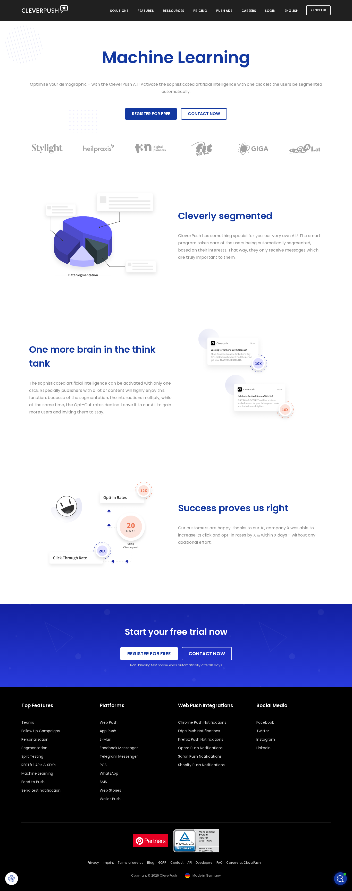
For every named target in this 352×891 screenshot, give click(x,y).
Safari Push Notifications (200, 756)
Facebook (265, 722)
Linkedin (263, 747)
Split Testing (32, 756)
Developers (204, 862)
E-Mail (105, 739)
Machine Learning (37, 773)
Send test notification (41, 790)
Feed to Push (33, 781)
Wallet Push (110, 798)
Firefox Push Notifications (200, 739)
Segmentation (34, 747)
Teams (27, 722)
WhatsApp (109, 773)
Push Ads (224, 10)
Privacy (93, 862)
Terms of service (130, 862)
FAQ (219, 862)
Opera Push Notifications (200, 747)
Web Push (109, 722)
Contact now (204, 114)
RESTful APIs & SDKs (38, 764)
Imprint (108, 862)
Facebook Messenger (119, 747)
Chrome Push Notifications (202, 722)
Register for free (151, 114)
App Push (108, 730)
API (189, 862)
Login (270, 10)
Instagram (265, 739)
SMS (103, 781)
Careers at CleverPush (243, 862)
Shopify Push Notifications (201, 764)
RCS (103, 764)
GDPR (162, 862)
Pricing (200, 10)
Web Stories (110, 790)
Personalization (34, 739)
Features (146, 10)
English (291, 10)
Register (318, 10)
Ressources (173, 10)
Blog (150, 862)
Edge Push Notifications (199, 730)
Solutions (119, 10)
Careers (248, 10)
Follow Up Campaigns (40, 730)
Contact (176, 862)
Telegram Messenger (119, 756)
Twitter (262, 730)
